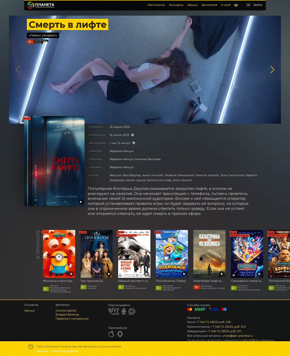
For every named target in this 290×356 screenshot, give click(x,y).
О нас (225, 5)
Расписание (156, 5)
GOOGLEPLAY (120, 334)
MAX (132, 311)
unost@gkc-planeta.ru (237, 335)
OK (124, 311)
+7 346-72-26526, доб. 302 (228, 326)
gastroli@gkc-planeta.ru (250, 340)
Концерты (176, 5)
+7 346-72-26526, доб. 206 (213, 322)
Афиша (192, 5)
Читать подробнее (64, 351)
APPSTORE (111, 334)
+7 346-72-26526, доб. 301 (224, 331)
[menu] (145, 5)
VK (113, 311)
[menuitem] (156, 5)
